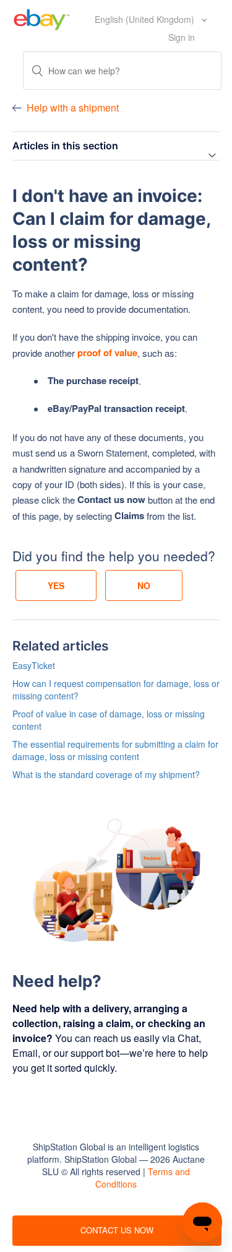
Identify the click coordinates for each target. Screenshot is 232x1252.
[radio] (56, 585)
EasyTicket (33, 665)
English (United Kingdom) (146, 19)
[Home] (41, 18)
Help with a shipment (73, 107)
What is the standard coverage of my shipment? (106, 774)
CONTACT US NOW (116, 1230)
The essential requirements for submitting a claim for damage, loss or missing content (115, 750)
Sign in (181, 37)
